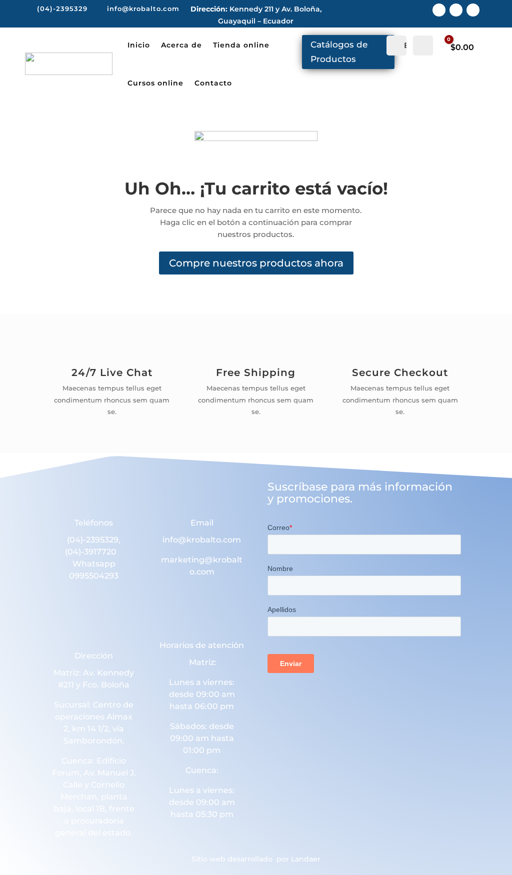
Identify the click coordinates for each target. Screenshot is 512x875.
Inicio (139, 45)
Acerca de (181, 45)
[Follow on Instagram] (456, 10)
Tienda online (241, 45)
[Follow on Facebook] (439, 10)
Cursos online (156, 83)
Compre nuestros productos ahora (256, 263)
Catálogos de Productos (339, 52)
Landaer (305, 859)
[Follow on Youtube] (473, 10)
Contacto (213, 83)
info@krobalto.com (201, 539)
